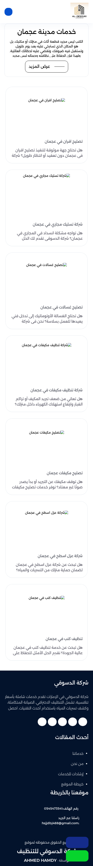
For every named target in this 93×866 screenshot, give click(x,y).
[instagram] (42, 722)
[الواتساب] (77, 856)
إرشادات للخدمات (71, 774)
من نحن (77, 764)
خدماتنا (78, 753)
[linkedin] (52, 722)
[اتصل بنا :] (77, 842)
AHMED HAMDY (40, 860)
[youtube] (62, 722)
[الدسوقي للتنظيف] (79, 12)
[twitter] (72, 722)
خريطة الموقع (72, 784)
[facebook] (82, 722)
